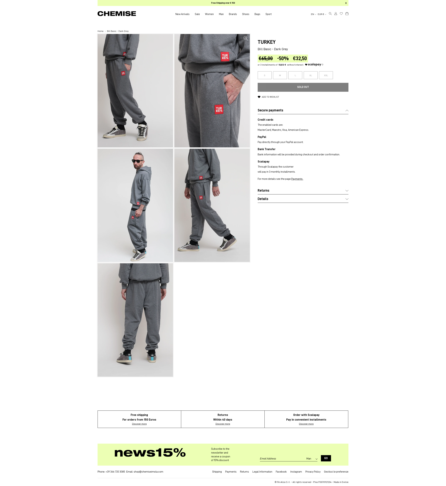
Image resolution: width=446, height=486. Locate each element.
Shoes (245, 14)
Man (221, 14)
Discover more (139, 424)
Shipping (217, 471)
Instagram (296, 471)
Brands (233, 14)
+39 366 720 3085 (115, 471)
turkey (267, 42)
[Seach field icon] (330, 14)
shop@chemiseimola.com (148, 471)
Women (209, 14)
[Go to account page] (335, 14)
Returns (244, 471)
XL (310, 75)
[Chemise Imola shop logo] (117, 14)
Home (101, 31)
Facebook (281, 471)
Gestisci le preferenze (336, 471)
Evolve (345, 482)
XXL (326, 75)
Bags (257, 14)
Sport (269, 14)
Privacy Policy (313, 471)
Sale (197, 14)
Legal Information (262, 471)
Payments (297, 179)
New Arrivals (182, 14)
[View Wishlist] (341, 13)
